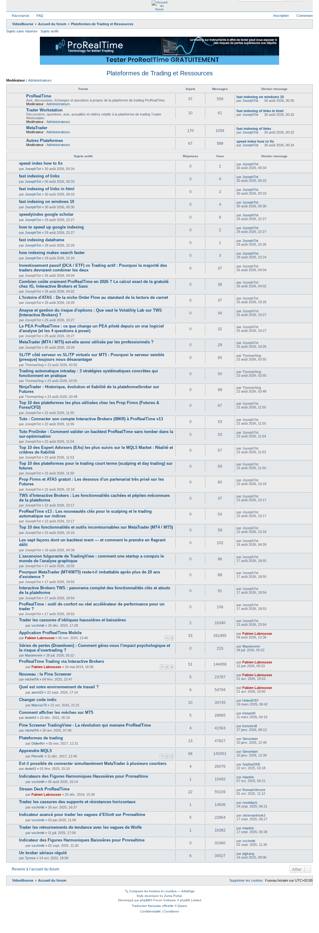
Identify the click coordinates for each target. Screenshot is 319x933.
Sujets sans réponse (21, 31)
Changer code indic (38, 699)
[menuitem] (37, 15)
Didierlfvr (38, 743)
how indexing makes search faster (52, 252)
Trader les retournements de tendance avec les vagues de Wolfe (80, 827)
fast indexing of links (253, 128)
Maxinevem (33, 655)
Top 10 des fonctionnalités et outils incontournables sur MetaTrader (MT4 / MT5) (96, 527)
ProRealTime (38, 96)
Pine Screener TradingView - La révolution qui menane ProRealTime (85, 725)
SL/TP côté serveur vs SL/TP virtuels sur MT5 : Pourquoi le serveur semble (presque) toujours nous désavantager (91, 357)
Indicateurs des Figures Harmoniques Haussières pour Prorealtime (83, 776)
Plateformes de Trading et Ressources (160, 73)
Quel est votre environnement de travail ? (59, 687)
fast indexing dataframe (41, 240)
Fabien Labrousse (40, 638)
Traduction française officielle (153, 905)
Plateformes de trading (41, 738)
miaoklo (248, 777)
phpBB (145, 900)
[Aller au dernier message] (261, 164)
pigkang (248, 853)
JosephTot (250, 100)
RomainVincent (253, 790)
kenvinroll (249, 726)
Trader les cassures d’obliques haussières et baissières (72, 620)
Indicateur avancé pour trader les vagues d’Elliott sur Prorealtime (82, 814)
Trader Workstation (44, 110)
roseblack (249, 802)
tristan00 (248, 713)
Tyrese (30, 858)
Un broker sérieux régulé (43, 853)
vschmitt (37, 625)
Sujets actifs (49, 31)
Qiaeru (182, 905)
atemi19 (37, 692)
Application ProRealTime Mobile (50, 632)
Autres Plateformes (44, 140)
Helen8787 (250, 700)
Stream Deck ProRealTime (44, 789)
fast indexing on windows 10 (260, 97)
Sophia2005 (251, 764)
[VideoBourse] (159, 6)
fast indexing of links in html (259, 111)
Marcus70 (39, 705)
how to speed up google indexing (51, 227)
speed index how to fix (255, 141)
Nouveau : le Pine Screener (45, 674)
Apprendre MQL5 (35, 750)
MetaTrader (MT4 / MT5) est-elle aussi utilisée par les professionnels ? (86, 342)
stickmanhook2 (253, 815)
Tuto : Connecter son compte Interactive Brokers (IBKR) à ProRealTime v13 (91, 419)
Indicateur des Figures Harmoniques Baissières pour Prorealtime (82, 840)
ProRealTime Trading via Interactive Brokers (61, 661)
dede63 (30, 717)
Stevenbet (250, 739)
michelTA (32, 679)
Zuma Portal (173, 896)
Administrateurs (40, 80)
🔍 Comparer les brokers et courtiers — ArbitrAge (160, 891)
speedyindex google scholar (46, 214)
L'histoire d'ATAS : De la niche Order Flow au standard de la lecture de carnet (93, 297)
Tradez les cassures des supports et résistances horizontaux (77, 801)
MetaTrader (36, 127)
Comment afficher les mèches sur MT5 (56, 712)
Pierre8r (37, 756)
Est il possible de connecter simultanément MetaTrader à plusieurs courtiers (92, 763)
